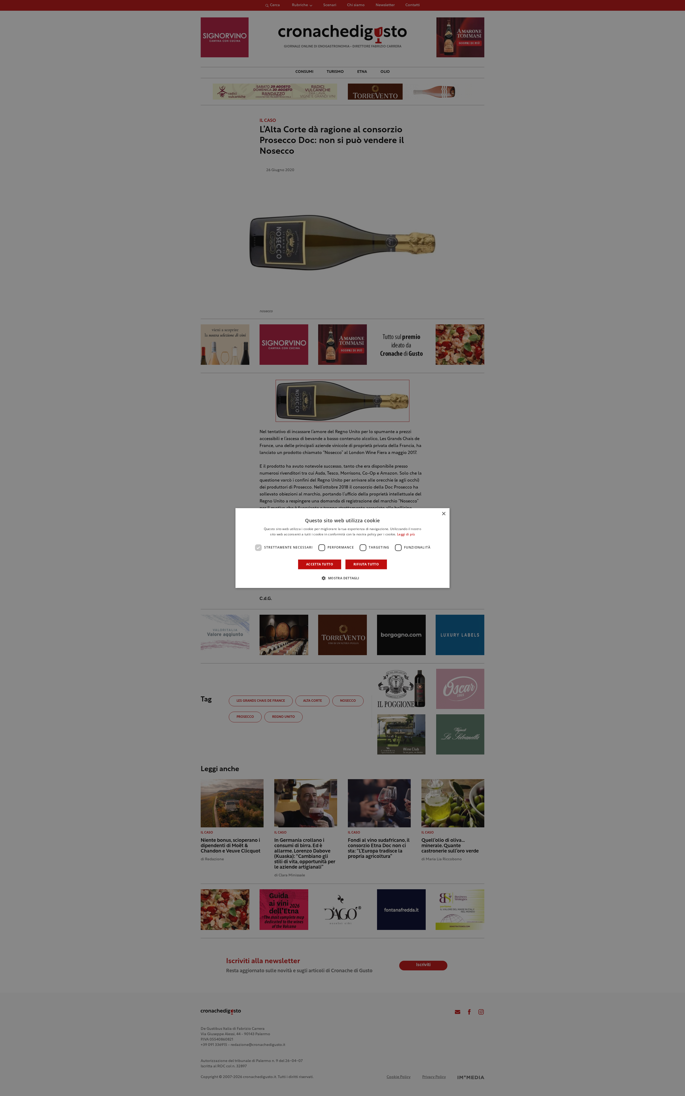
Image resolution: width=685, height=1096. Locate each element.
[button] (342, 578)
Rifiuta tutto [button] (366, 564)
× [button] (444, 514)
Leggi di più (406, 534)
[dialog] (342, 548)
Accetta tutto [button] (319, 564)
